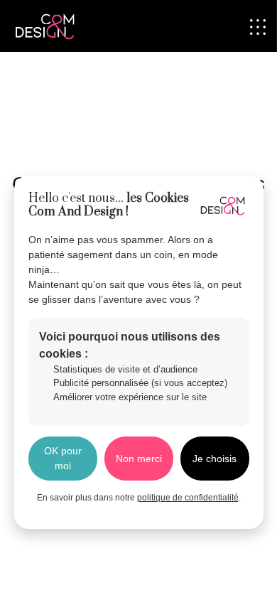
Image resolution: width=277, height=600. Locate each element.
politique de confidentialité (188, 498)
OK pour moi (63, 458)
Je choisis (214, 458)
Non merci (139, 458)
